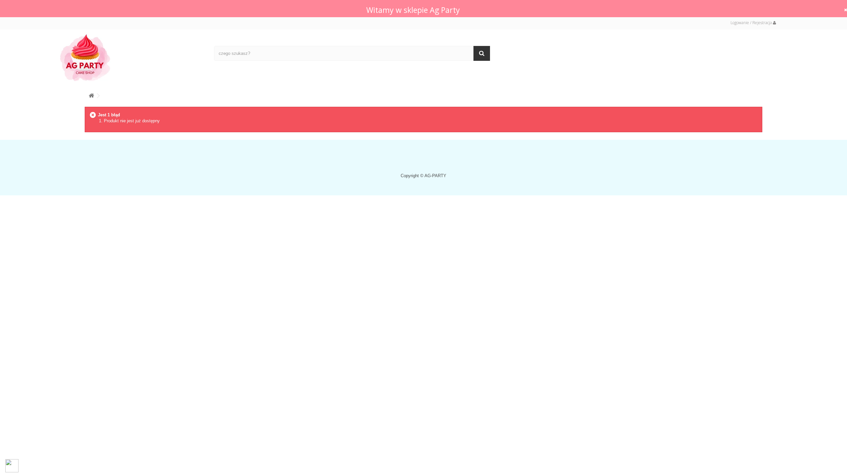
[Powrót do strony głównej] (91, 94)
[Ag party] (132, 57)
